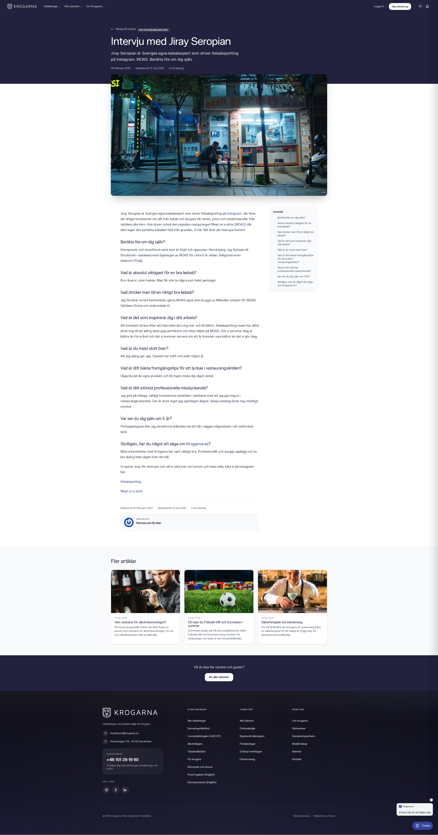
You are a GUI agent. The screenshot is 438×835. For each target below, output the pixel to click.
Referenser (299, 728)
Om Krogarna (94, 6)
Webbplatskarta (301, 815)
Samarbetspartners (303, 736)
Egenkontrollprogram (252, 736)
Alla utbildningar (197, 720)
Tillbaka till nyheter (125, 29)
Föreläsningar (247, 743)
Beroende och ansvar (200, 766)
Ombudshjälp (247, 728)
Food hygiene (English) (201, 774)
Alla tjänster (247, 720)
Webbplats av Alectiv (324, 815)
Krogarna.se (197, 443)
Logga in (379, 6)
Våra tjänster (72, 6)
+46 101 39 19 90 (122, 759)
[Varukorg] (427, 6)
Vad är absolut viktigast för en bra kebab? (294, 225)
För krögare (194, 759)
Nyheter (297, 751)
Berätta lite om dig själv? (292, 217)
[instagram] (106, 790)
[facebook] (115, 790)
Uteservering (247, 759)
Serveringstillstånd (198, 728)
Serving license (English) (202, 782)
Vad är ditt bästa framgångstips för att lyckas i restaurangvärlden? (295, 259)
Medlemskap (299, 743)
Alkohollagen (195, 743)
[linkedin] (125, 790)
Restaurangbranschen (153, 30)
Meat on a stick (131, 491)
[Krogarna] (22, 6)
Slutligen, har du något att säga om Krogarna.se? (295, 284)
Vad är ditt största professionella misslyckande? (294, 269)
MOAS (240, 224)
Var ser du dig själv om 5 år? (294, 276)
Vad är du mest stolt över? (293, 249)
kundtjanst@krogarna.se (124, 733)
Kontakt (296, 759)
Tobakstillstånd (196, 751)
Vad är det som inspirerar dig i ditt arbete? (295, 243)
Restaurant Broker (148, 523)
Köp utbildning (400, 6)
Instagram (234, 213)
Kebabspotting (130, 482)
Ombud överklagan (251, 751)
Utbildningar (51, 6)
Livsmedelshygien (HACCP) (204, 736)
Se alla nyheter (219, 677)
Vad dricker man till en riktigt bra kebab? (296, 234)
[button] (422, 826)
